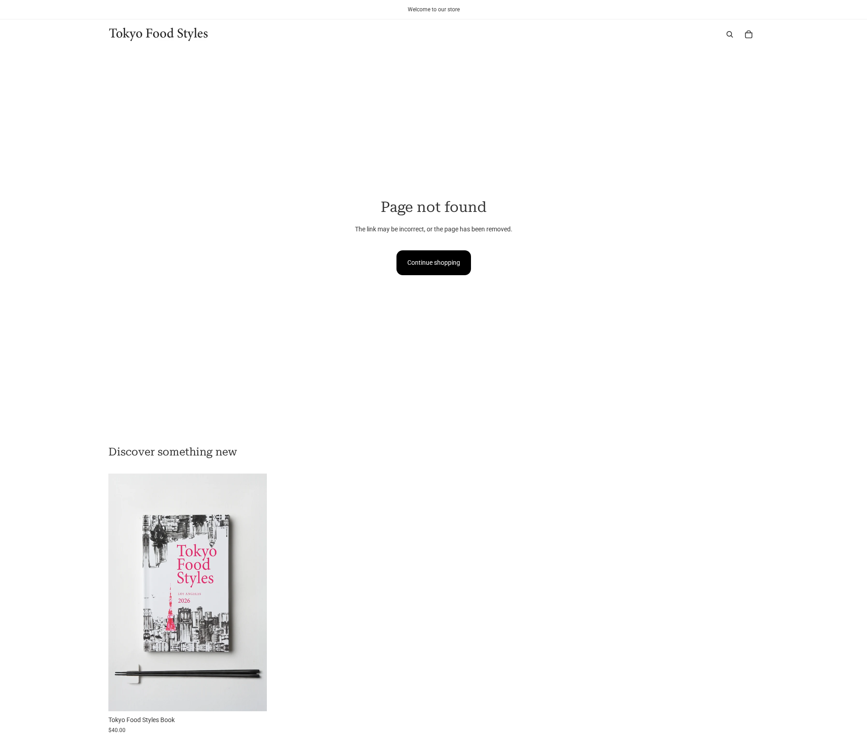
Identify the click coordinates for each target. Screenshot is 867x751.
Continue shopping (433, 262)
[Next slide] (253, 592)
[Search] (730, 34)
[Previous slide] (121, 592)
